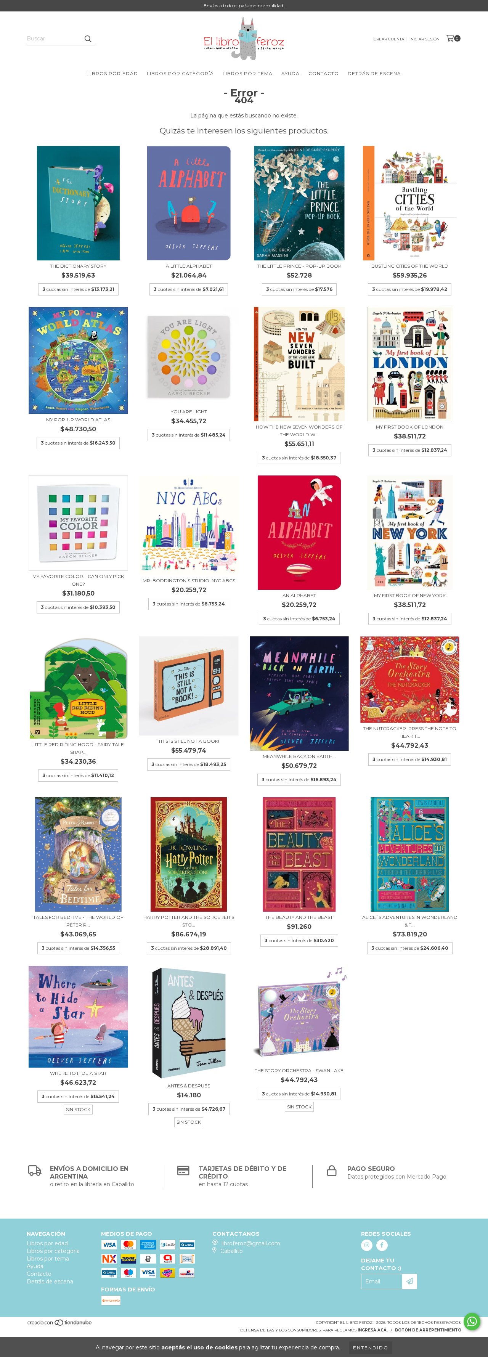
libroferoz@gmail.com (251, 1243)
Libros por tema (248, 73)
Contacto (323, 73)
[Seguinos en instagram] (366, 1245)
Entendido (370, 1348)
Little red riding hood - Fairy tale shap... (78, 748)
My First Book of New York (410, 595)
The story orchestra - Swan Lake (299, 1070)
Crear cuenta (389, 39)
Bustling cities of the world (409, 266)
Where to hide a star (78, 1073)
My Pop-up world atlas (78, 419)
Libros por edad (112, 73)
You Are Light (189, 411)
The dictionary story (78, 266)
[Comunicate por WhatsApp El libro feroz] (472, 1321)
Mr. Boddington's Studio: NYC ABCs (189, 580)
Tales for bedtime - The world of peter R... (78, 921)
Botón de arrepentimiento (428, 1330)
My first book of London (409, 427)
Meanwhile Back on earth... (299, 756)
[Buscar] (87, 38)
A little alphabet (189, 266)
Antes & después (188, 1086)
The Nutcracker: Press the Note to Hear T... (409, 732)
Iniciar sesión (424, 39)
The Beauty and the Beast (299, 917)
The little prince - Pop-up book (299, 266)
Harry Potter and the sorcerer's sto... (188, 921)
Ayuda (290, 73)
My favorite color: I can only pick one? (78, 580)
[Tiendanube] (60, 1324)
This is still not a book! (188, 741)
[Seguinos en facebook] (382, 1245)
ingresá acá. (373, 1330)
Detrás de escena (374, 73)
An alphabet (299, 595)
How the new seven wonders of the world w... (299, 430)
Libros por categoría (180, 73)
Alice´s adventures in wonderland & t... (410, 921)
